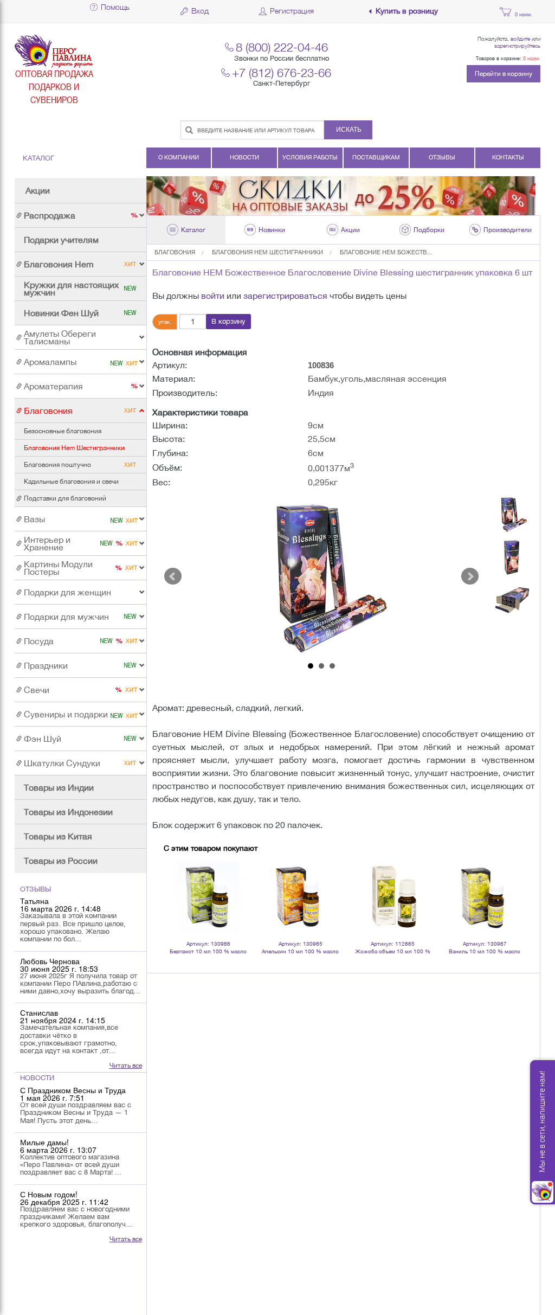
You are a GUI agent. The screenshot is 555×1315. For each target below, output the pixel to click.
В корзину (228, 321)
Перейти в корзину (503, 74)
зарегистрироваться (285, 295)
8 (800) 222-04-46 (282, 47)
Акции (37, 190)
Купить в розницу (407, 11)
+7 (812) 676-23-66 (281, 72)
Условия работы (310, 157)
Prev (173, 576)
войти (212, 295)
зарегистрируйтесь (517, 45)
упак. (164, 321)
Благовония (174, 252)
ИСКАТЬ (349, 129)
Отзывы (442, 157)
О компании (178, 157)
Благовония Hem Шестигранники (267, 252)
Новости (244, 157)
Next (470, 576)
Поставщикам (376, 157)
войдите (520, 38)
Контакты (508, 157)
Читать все (125, 1065)
